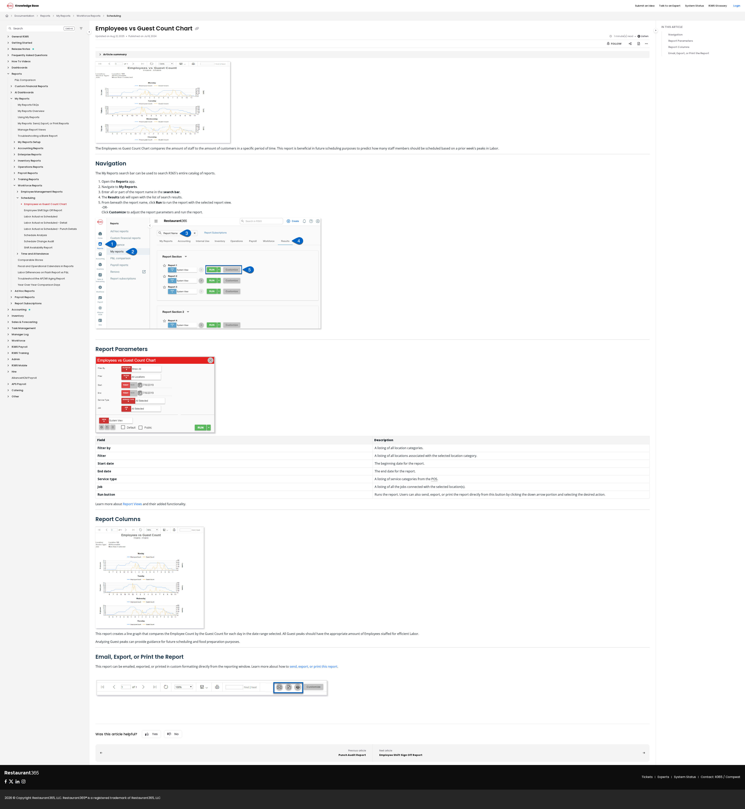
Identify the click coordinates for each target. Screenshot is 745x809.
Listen (644, 36)
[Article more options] (646, 44)
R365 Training (20, 353)
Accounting (19, 309)
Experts (663, 777)
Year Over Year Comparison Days (39, 285)
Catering (17, 390)
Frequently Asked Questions (29, 55)
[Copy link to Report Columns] (147, 519)
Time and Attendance (35, 254)
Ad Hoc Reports (25, 291)
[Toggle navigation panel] (89, 32)
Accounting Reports (30, 148)
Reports (45, 16)
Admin (16, 359)
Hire (14, 371)
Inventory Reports (29, 160)
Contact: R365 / (713, 777)
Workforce (18, 340)
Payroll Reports (28, 173)
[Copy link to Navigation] (132, 164)
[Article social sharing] (630, 44)
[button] (41, 28)
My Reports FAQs (28, 105)
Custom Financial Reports (31, 86)
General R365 (20, 36)
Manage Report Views (32, 129)
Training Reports (28, 179)
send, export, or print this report (313, 666)
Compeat (733, 777)
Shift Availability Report (38, 247)
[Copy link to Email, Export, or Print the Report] (190, 657)
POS (434, 479)
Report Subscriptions (28, 303)
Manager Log (20, 334)
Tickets (647, 777)
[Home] (23, 5)
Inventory (18, 316)
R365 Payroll (20, 347)
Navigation (675, 34)
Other (15, 396)
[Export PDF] (639, 44)
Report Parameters (680, 41)
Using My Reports (28, 117)
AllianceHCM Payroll (24, 378)
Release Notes (21, 49)
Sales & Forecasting (24, 322)
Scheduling (114, 16)
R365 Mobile (19, 365)
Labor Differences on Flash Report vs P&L (43, 272)
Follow (615, 44)
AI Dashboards (24, 92)
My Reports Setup (29, 142)
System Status (685, 777)
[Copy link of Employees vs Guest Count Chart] (197, 29)
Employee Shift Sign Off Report (43, 210)
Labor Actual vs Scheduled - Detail (45, 223)
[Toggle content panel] (655, 30)
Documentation (24, 16)
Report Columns (678, 47)
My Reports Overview (31, 111)
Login (736, 6)
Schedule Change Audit (39, 241)
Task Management (24, 328)
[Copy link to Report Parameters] (154, 349)
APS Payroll (19, 384)
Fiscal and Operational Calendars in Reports (46, 266)
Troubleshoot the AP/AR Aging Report (41, 278)
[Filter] (81, 28)
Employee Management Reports (41, 192)
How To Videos (21, 61)
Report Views (132, 504)
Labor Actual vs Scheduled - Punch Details (50, 229)
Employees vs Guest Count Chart (45, 204)
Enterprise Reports (29, 154)
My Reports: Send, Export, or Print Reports (43, 123)
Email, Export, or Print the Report (688, 53)
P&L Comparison (25, 80)
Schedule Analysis (35, 235)
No (176, 734)
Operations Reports (30, 167)
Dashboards (19, 67)
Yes (155, 734)
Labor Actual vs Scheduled (40, 216)
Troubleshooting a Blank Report (37, 136)
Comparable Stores (30, 260)
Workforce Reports (88, 16)
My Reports (63, 16)
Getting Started (22, 43)
